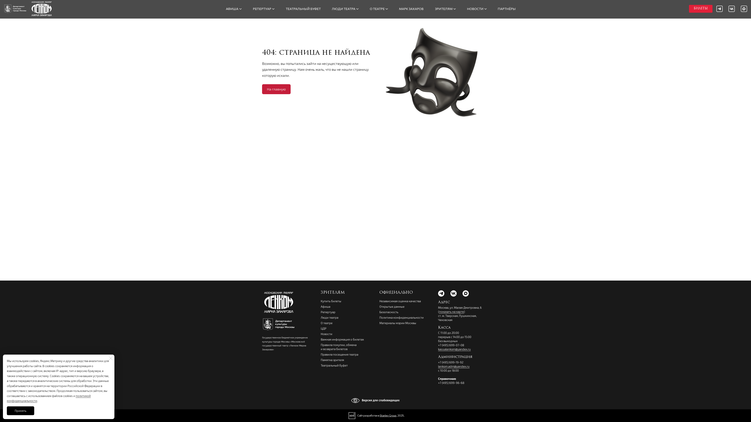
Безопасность (388, 312)
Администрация (455, 357)
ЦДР (323, 328)
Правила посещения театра (339, 354)
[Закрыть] (110, 358)
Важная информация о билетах (342, 339)
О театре (326, 323)
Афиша (325, 306)
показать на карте (451, 311)
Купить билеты (331, 301)
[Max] (744, 9)
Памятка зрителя (332, 360)
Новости (326, 334)
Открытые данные (391, 306)
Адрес (444, 302)
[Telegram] (719, 9)
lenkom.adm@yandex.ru (454, 366)
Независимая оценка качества (400, 301)
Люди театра (329, 317)
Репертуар (328, 312)
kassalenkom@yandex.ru (454, 349)
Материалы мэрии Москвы (397, 323)
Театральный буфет (334, 365)
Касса (444, 328)
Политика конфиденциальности (401, 317)
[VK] (732, 9)
